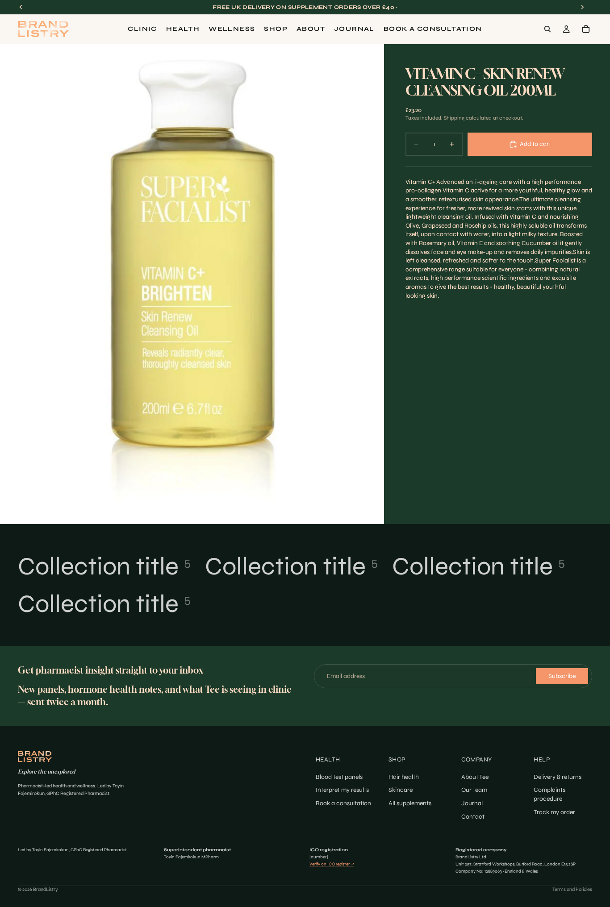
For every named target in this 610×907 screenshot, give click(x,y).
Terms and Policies (572, 889)
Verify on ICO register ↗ (331, 864)
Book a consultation (343, 803)
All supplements (410, 803)
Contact (473, 816)
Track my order (554, 812)
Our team (474, 790)
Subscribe (562, 676)
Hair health (404, 777)
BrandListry (45, 889)
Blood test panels (339, 777)
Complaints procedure (549, 794)
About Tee (475, 777)
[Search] (547, 29)
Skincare (401, 790)
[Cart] (586, 29)
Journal (472, 803)
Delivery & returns (557, 777)
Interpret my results (342, 790)
